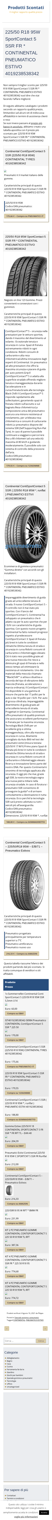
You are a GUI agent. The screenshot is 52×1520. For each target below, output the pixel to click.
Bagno (9, 1361)
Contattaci (11, 1495)
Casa (9, 1363)
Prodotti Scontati (26, 7)
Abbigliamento (13, 1358)
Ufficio (9, 1384)
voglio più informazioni (26, 1516)
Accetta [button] (44, 1512)
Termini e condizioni (15, 1498)
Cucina (10, 1366)
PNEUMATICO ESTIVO (34, 1320)
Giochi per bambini (15, 1375)
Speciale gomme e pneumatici (27, 1317)
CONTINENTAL (19, 1320)
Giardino (10, 1372)
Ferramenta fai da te (15, 1369)
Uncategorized (13, 1386)
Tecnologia (11, 1381)
